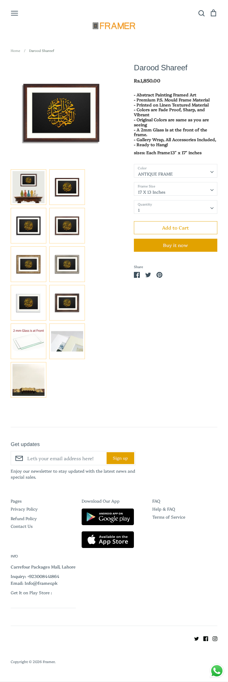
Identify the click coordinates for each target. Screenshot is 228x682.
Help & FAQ (163, 509)
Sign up (120, 458)
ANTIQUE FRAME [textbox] (155, 174)
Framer (49, 661)
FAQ (156, 501)
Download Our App (101, 501)
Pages (16, 501)
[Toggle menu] (14, 13)
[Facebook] (203, 638)
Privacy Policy (24, 509)
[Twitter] (194, 638)
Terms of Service (168, 517)
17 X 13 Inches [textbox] (151, 192)
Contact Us (22, 526)
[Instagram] (212, 638)
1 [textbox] (139, 210)
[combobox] (175, 171)
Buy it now (175, 245)
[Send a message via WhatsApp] (217, 671)
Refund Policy (24, 518)
